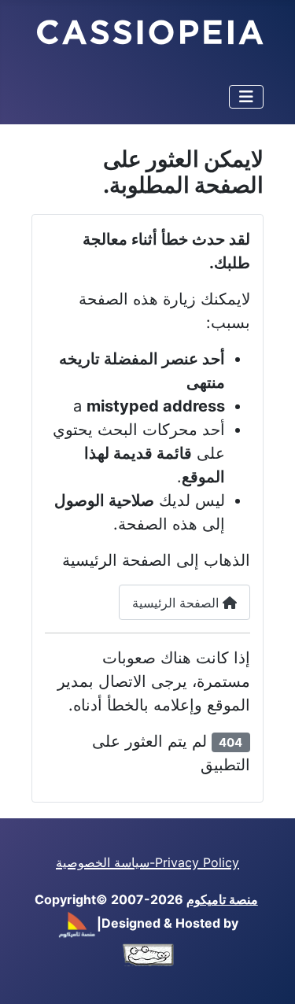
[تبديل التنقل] (246, 97)
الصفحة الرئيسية (177, 603)
